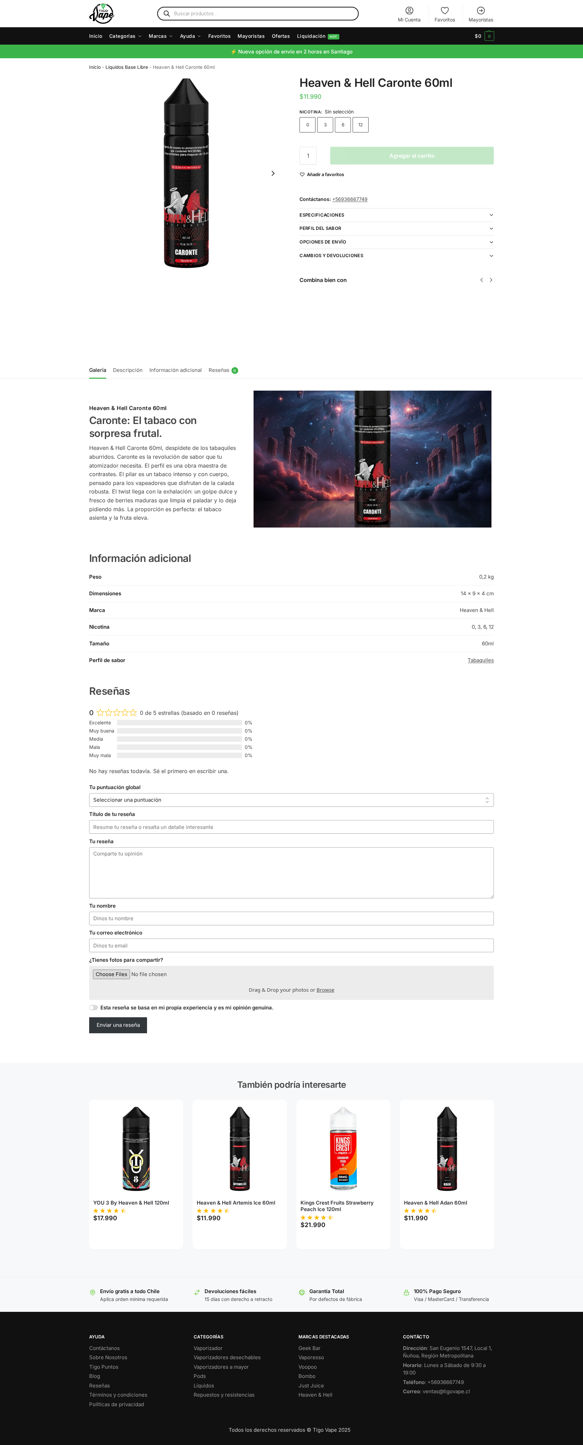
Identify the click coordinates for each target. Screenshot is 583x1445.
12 (360, 124)
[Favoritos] (168, 1110)
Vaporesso (311, 1357)
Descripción (128, 370)
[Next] (491, 280)
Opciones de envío (322, 242)
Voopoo (307, 1367)
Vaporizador (208, 1348)
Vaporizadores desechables (227, 1357)
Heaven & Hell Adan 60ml (435, 1202)
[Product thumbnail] (319, 316)
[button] (484, 36)
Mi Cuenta (409, 19)
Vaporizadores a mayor (221, 1367)
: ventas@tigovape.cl (436, 1391)
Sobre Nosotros (108, 1357)
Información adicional (175, 370)
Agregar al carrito (412, 155)
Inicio (95, 67)
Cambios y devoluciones (331, 255)
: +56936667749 (433, 1382)
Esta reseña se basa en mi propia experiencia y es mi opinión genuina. (187, 1007)
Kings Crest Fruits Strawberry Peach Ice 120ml (337, 1206)
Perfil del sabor (320, 228)
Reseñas (222, 370)
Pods (200, 1376)
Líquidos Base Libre (127, 67)
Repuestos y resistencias (224, 1395)
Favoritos (445, 19)
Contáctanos (104, 1348)
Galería (97, 370)
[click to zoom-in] (186, 173)
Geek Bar (309, 1348)
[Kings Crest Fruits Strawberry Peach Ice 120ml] (344, 1149)
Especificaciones (321, 215)
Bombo (306, 1376)
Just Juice (311, 1385)
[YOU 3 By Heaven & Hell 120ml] (136, 1149)
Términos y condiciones (118, 1395)
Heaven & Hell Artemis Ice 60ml (236, 1202)
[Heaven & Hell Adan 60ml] (447, 1149)
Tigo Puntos (103, 1367)
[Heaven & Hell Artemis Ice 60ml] (240, 1149)
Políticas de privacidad (116, 1404)
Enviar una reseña (118, 1025)
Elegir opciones (352, 334)
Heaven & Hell (315, 1395)
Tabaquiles (481, 660)
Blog (94, 1376)
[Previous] (481, 280)
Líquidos (204, 1385)
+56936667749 (350, 199)
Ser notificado (420, 341)
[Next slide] (273, 173)
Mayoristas (481, 19)
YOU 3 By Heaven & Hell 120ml (131, 1202)
